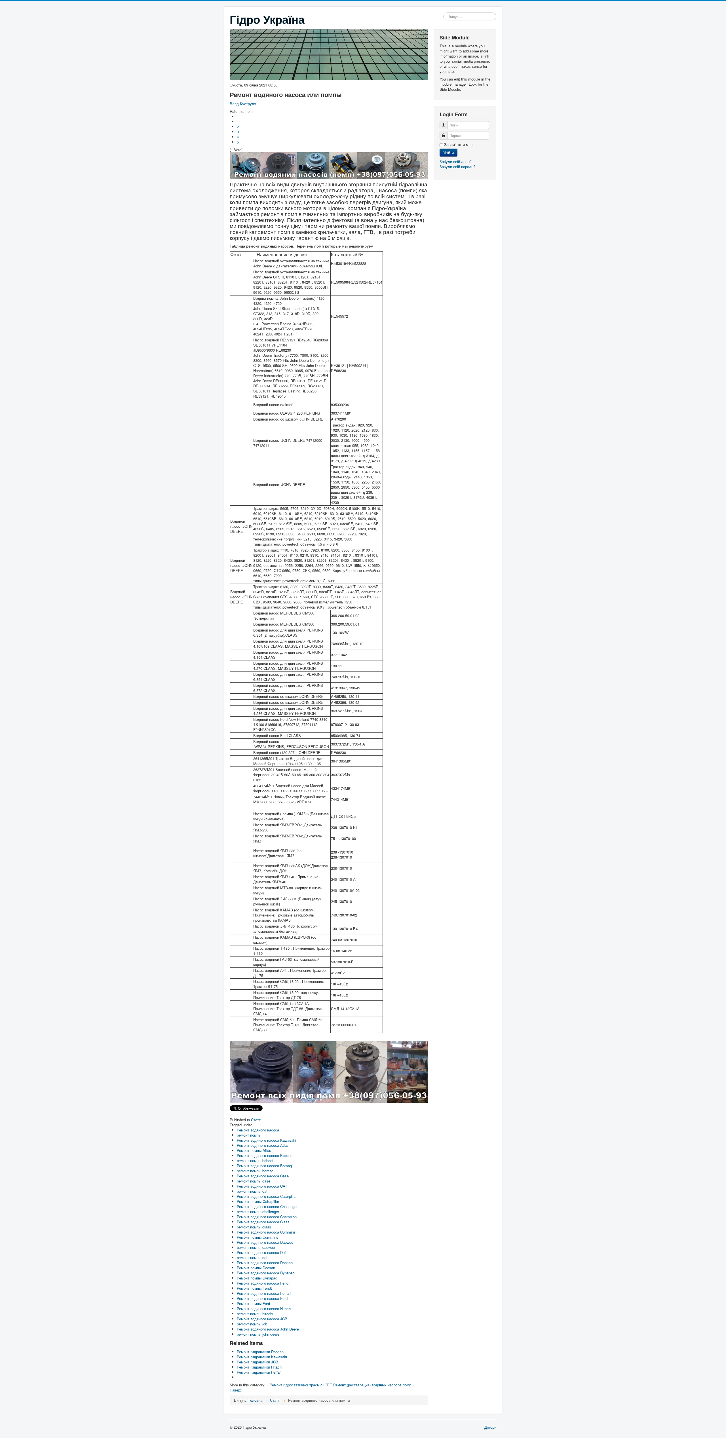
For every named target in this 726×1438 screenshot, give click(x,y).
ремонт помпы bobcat (255, 1160)
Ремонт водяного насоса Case (263, 1176)
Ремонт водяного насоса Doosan (265, 1262)
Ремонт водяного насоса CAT (262, 1186)
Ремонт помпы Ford (253, 1303)
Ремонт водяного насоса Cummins (266, 1232)
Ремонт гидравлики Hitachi (259, 1367)
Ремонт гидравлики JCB (257, 1362)
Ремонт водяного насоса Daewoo (265, 1242)
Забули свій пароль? (457, 166)
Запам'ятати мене (459, 144)
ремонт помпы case (253, 1181)
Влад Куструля (243, 103)
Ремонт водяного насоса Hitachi (264, 1308)
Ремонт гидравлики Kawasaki (262, 1356)
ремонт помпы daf (252, 1257)
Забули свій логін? (456, 161)
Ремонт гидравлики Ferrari (259, 1372)
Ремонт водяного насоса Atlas (263, 1145)
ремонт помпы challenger (258, 1211)
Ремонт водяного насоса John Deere (268, 1329)
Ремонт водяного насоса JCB (262, 1318)
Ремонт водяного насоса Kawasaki (266, 1140)
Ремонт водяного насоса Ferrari (264, 1293)
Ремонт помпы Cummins (257, 1237)
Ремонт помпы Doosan (256, 1267)
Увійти (448, 152)
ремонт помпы (249, 1135)
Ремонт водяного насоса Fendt (263, 1283)
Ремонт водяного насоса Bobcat (264, 1155)
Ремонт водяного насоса (258, 1130)
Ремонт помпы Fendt (254, 1288)
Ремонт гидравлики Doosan (260, 1351)
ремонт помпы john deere (258, 1334)
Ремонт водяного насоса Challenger (267, 1206)
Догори (490, 1427)
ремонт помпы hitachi (255, 1313)
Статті (256, 1119)
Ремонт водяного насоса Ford (262, 1298)
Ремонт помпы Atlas (254, 1150)
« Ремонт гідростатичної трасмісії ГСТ (299, 1385)
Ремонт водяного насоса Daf (261, 1252)
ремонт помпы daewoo (256, 1247)
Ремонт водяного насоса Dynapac (266, 1273)
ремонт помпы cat (252, 1191)
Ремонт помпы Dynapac (257, 1278)
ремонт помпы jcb (252, 1324)
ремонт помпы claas (254, 1227)
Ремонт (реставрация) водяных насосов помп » (373, 1385)
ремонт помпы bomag (255, 1170)
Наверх (236, 1390)
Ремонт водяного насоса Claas (263, 1221)
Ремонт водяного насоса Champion (267, 1216)
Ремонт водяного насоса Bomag (264, 1165)
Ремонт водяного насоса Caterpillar (267, 1196)
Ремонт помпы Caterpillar (258, 1201)
